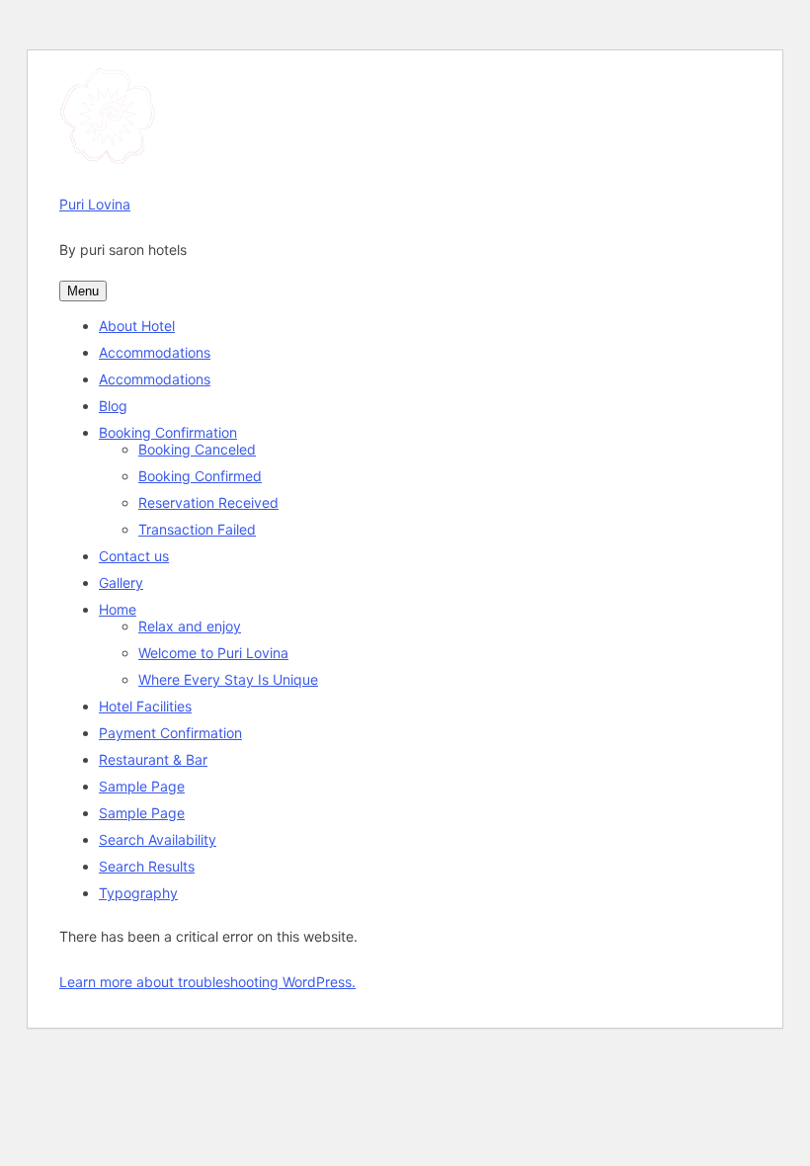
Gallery (121, 582)
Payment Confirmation (170, 732)
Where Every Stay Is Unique (228, 679)
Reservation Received (208, 502)
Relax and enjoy (189, 626)
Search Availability (157, 839)
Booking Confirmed (200, 475)
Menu (83, 291)
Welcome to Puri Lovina (213, 652)
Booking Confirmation (168, 432)
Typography (138, 892)
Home (117, 609)
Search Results (147, 866)
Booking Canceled (197, 449)
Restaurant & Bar (153, 759)
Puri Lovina (94, 204)
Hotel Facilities (145, 706)
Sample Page (142, 786)
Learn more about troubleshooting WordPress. (207, 981)
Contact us (134, 555)
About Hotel (137, 325)
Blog (113, 405)
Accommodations (154, 352)
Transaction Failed (197, 529)
